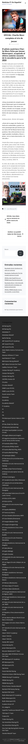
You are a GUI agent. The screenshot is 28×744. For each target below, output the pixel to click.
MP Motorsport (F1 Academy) (11, 659)
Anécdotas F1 (6, 332)
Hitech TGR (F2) (6, 636)
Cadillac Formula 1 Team (9, 367)
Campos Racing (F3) (8, 376)
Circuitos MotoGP (7, 385)
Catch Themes (21, 740)
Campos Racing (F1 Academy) (11, 370)
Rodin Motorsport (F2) (8, 698)
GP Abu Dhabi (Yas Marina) (10, 424)
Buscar (6, 249)
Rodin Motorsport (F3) (8, 701)
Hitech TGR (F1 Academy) (9, 633)
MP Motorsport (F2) (8, 662)
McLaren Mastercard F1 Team (11, 651)
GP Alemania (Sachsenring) (10, 427)
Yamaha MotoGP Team (9, 733)
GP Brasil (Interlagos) (8, 477)
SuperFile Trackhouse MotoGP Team (13, 710)
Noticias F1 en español (11, 2)
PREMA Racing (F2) (7, 680)
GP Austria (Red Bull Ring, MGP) (11, 449)
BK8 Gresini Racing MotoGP (10, 361)
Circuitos (4, 382)
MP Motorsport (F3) (8, 665)
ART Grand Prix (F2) (8, 344)
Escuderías (5, 400)
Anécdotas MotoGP (8, 335)
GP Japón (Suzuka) (7, 554)
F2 (3, 409)
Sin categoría (6, 707)
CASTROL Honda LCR (8, 379)
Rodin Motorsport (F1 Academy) (11, 695)
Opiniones (5, 668)
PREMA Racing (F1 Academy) (10, 677)
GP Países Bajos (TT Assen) (10, 586)
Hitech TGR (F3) (6, 639)
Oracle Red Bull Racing (9, 671)
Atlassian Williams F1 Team (10, 355)
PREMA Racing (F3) (7, 683)
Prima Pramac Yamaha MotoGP (11, 686)
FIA (3, 415)
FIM (3, 421)
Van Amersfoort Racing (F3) (10, 725)
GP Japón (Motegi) (7, 551)
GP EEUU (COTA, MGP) (9, 498)
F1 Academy (5, 406)
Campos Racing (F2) (8, 373)
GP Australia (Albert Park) (9, 443)
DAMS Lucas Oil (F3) (8, 391)
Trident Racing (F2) (7, 719)
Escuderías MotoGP (8, 403)
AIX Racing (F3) (6, 329)
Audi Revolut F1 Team (8, 358)
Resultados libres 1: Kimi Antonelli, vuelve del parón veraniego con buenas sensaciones (14, 285)
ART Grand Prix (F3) (8, 347)
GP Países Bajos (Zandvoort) (10, 589)
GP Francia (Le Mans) (8, 512)
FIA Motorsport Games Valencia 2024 (13, 418)
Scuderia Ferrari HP (8, 704)
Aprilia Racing (6, 338)
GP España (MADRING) (9, 509)
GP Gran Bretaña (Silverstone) (11, 518)
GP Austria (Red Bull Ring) (10, 452)
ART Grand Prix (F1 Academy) (11, 341)
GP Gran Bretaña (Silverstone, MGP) (13, 515)
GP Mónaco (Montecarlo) (9, 583)
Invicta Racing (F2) (7, 645)
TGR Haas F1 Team (7, 713)
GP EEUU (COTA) (7, 501)
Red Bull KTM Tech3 (8, 692)
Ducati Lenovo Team (8, 394)
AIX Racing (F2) (6, 326)
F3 (3, 412)
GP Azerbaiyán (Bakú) (8, 455)
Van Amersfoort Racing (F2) (10, 722)
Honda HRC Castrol (8, 642)
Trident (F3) (5, 716)
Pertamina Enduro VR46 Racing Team (13, 674)
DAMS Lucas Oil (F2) (8, 388)
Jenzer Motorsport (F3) (11, 208)
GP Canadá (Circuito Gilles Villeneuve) (13, 480)
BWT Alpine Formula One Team (11, 364)
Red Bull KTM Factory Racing (10, 689)
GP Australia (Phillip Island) (10, 446)
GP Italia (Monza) (7, 548)
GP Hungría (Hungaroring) (10, 524)
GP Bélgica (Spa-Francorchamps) (12, 469)
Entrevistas (5, 397)
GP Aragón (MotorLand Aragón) (11, 435)
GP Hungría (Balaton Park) (10, 521)
